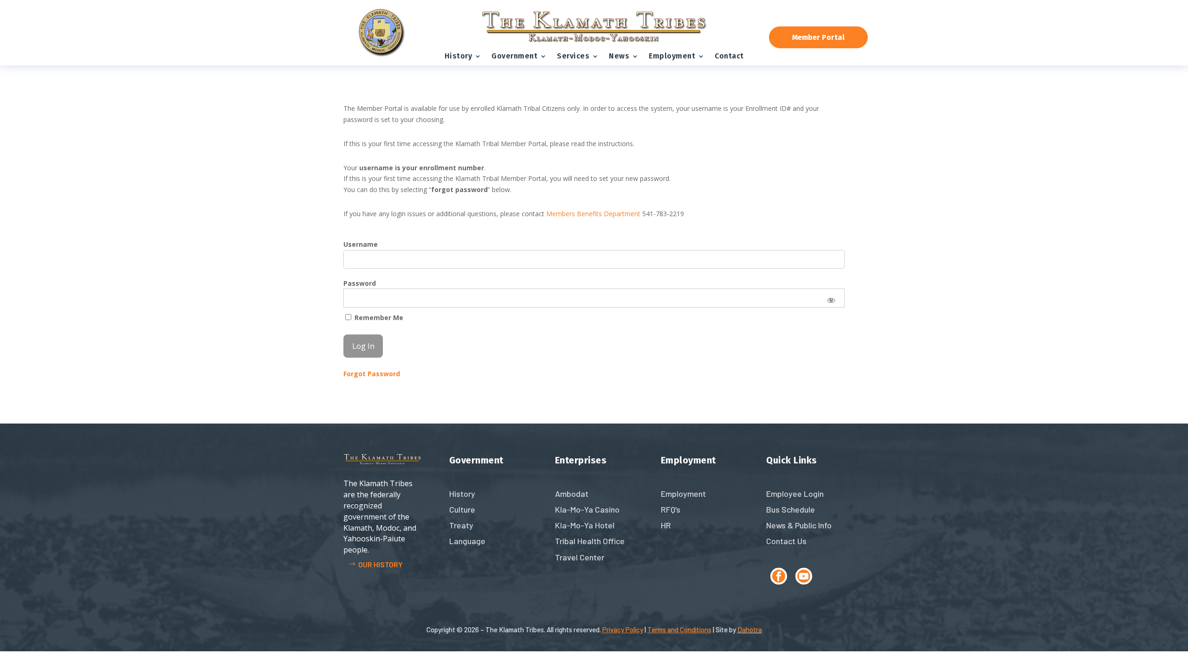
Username (360, 244)
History (458, 55)
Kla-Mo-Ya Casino (587, 509)
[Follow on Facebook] (778, 576)
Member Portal (818, 37)
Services (573, 55)
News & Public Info (799, 525)
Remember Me (378, 317)
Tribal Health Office (590, 541)
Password (359, 283)
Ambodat (571, 493)
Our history (380, 564)
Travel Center (579, 557)
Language (467, 541)
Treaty (461, 525)
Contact (729, 55)
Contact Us (786, 541)
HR (666, 525)
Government (514, 55)
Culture (462, 509)
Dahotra (749, 629)
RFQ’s (670, 509)
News (619, 55)
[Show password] (831, 300)
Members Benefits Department (593, 213)
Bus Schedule (790, 509)
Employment (672, 55)
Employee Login (795, 493)
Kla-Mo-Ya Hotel (584, 525)
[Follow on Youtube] (803, 576)
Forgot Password (371, 373)
